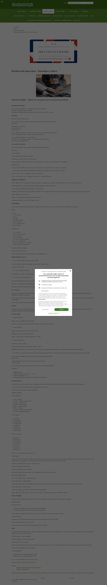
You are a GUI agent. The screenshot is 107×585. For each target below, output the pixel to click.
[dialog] (53, 292)
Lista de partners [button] (41, 299)
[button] (53, 291)
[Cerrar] (70, 270)
